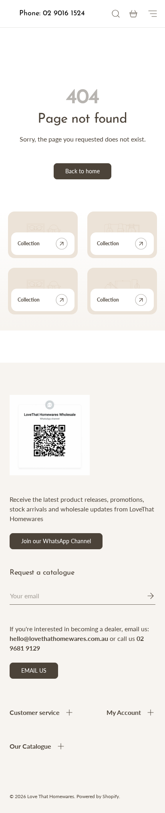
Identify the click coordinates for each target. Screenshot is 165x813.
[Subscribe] (145, 596)
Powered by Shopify (97, 796)
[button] (133, 14)
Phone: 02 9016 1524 (52, 13)
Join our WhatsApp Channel (56, 541)
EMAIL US (33, 670)
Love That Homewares (50, 796)
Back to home (82, 171)
